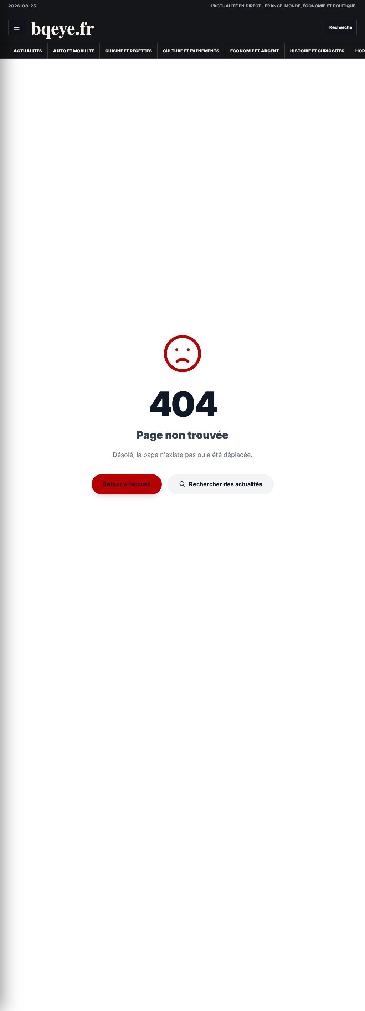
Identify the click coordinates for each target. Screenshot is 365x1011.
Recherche (340, 27)
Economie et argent (254, 50)
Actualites (28, 50)
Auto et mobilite (73, 50)
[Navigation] (16, 27)
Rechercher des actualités (225, 484)
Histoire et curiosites (317, 50)
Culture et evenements (191, 50)
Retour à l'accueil (126, 484)
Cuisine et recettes (128, 50)
